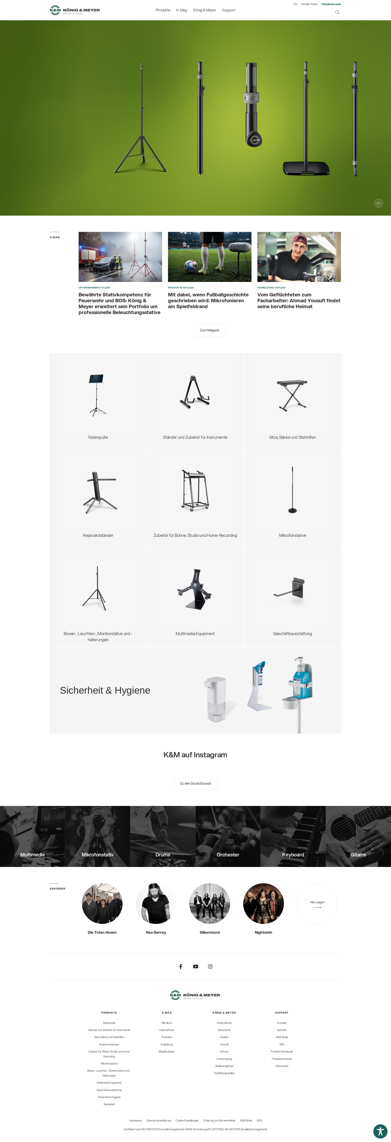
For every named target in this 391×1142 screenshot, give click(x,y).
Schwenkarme (271, 466)
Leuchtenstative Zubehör (86, 608)
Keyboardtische (78, 486)
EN (295, 4)
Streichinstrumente (178, 385)
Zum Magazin (210, 330)
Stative (168, 581)
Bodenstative (270, 460)
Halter (167, 595)
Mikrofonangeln (272, 486)
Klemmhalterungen (275, 507)
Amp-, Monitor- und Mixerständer (191, 490)
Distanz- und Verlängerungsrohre (93, 581)
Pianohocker (269, 415)
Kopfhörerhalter (175, 483)
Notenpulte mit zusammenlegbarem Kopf (100, 368)
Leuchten (72, 409)
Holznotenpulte (77, 395)
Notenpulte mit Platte (82, 375)
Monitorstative (76, 575)
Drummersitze (271, 368)
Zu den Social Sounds (195, 783)
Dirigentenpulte (77, 382)
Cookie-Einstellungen (187, 1120)
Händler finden (309, 4)
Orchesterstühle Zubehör (281, 395)
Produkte (175, 287)
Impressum (135, 1120)
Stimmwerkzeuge (177, 405)
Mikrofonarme (271, 500)
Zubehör (71, 415)
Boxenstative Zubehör (83, 588)
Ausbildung (265, 287)
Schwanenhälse (272, 480)
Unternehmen (89, 287)
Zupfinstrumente (176, 378)
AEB (259, 1120)
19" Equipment (174, 497)
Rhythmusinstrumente (181, 398)
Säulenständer (76, 493)
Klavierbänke (270, 409)
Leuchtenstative (78, 601)
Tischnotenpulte (78, 402)
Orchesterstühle (273, 388)
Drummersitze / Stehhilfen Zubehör (289, 382)
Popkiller (266, 493)
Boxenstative (75, 568)
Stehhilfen (267, 375)
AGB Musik (246, 1120)
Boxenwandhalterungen (85, 595)
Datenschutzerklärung (158, 1120)
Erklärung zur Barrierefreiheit (219, 1120)
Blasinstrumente (176, 392)
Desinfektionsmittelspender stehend (125, 675)
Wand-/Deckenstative (278, 513)
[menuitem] (163, 10)
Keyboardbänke (273, 402)
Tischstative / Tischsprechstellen (287, 473)
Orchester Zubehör (81, 388)
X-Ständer (73, 480)
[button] (380, 1131)
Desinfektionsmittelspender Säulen (124, 682)
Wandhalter (172, 588)
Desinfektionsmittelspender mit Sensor (127, 688)
